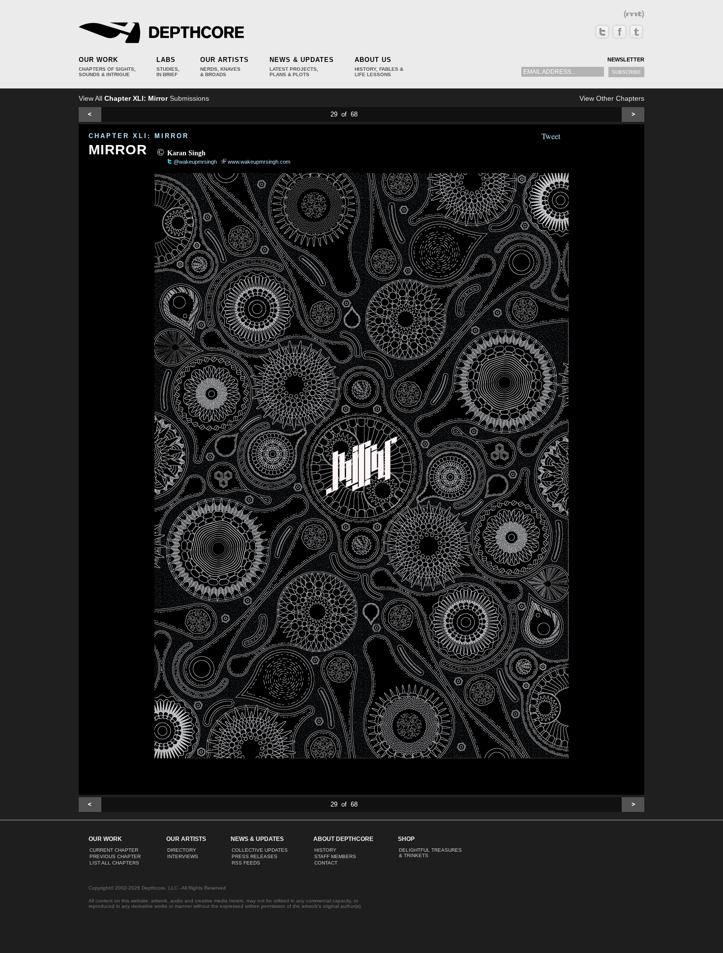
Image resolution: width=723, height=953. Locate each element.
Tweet (551, 136)
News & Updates (302, 59)
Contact (325, 863)
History (325, 850)
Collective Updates (260, 850)
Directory (181, 850)
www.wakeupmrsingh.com (259, 162)
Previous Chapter (115, 856)
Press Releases (254, 856)
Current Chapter (114, 850)
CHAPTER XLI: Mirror (139, 136)
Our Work (98, 59)
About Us (373, 59)
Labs (166, 59)
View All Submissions (144, 98)
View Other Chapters (611, 98)
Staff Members (335, 856)
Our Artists (224, 59)
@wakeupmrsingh (195, 162)
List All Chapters (114, 863)
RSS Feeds (246, 863)
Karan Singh (186, 153)
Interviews (182, 856)
